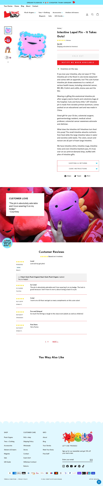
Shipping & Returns (78, 163)
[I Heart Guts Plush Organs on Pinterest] (79, 466)
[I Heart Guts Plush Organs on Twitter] (75, 466)
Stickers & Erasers (72, 12)
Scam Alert (27, 458)
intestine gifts (69, 154)
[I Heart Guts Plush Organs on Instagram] (63, 466)
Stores (16, 6)
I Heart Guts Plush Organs (53, 479)
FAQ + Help (27, 437)
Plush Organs (29, 12)
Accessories (57, 12)
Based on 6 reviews (55, 256)
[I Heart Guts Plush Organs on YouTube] (71, 466)
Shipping (59, 46)
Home (59, 28)
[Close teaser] (13, 237)
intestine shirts (71, 146)
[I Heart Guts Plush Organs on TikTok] (83, 466)
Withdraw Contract (29, 462)
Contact (35, 6)
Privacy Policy (23, 479)
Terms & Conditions (10, 479)
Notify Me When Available (78, 62)
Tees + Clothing (44, 12)
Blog (22, 6)
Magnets (42, 16)
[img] (20, 261)
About (28, 6)
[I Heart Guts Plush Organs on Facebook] (67, 466)
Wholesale (26, 446)
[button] (61, 40)
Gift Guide (59, 16)
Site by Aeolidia (94, 479)
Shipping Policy (28, 442)
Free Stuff (46, 454)
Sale (50, 16)
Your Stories (8, 6)
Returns (26, 466)
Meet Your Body (48, 450)
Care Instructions (78, 169)
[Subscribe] (91, 459)
